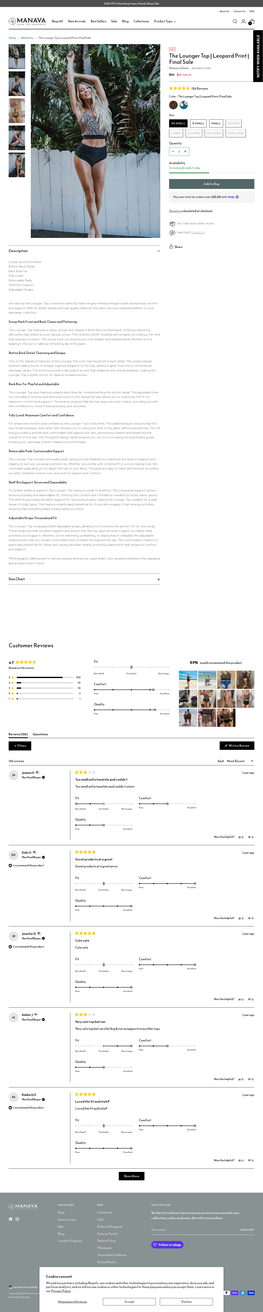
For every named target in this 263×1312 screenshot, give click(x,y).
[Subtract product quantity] (173, 151)
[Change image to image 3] (17, 110)
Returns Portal (107, 1233)
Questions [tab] (40, 735)
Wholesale (104, 1248)
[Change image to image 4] (17, 138)
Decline (186, 1301)
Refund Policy (107, 1262)
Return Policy (106, 1240)
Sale (61, 1226)
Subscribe (247, 1230)
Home (12, 38)
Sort (221, 761)
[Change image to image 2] (17, 83)
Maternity (27, 38)
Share (178, 246)
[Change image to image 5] (17, 165)
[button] (211, 88)
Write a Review (241, 746)
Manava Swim (179, 67)
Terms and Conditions (112, 1255)
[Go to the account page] (243, 21)
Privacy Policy (61, 1291)
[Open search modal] (235, 21)
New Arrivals (67, 1219)
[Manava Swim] (27, 21)
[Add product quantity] (185, 151)
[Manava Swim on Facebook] (11, 1220)
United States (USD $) (25, 1287)
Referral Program (109, 1226)
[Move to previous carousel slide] (241, 620)
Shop (61, 1212)
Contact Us (198, 232)
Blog (61, 1233)
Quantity (175, 143)
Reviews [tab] (18, 735)
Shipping (175, 210)
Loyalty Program (70, 1240)
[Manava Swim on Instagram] (17, 1220)
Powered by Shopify (19, 1297)
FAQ (100, 1219)
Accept (129, 1301)
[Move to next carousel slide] (250, 620)
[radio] (173, 104)
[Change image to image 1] (17, 56)
